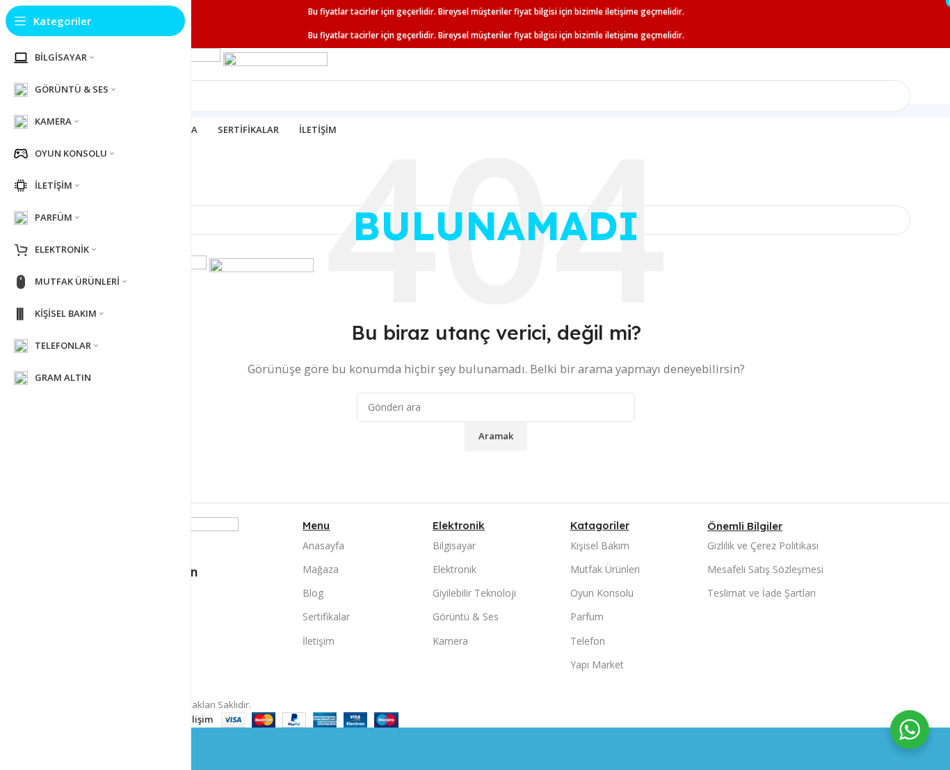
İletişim (319, 640)
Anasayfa (323, 545)
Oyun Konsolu (602, 592)
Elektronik (454, 569)
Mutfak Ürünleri (605, 569)
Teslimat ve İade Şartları (761, 592)
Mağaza (321, 569)
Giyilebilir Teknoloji (474, 592)
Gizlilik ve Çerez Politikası (763, 545)
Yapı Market (597, 664)
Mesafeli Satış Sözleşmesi (765, 569)
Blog (313, 592)
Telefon (587, 640)
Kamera (450, 640)
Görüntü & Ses (466, 616)
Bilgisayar (454, 545)
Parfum (587, 616)
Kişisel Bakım (599, 545)
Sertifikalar (326, 616)
